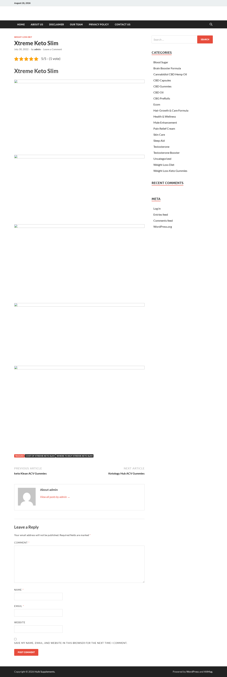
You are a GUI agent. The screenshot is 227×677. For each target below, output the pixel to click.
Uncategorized (162, 158)
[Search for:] (182, 39)
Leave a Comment (52, 49)
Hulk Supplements (45, 671)
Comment (21, 542)
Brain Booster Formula (167, 68)
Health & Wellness (164, 116)
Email (19, 606)
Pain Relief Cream (164, 128)
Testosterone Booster (166, 152)
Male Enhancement (165, 122)
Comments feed (163, 220)
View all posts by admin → (55, 496)
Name (19, 589)
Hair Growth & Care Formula (170, 110)
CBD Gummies (162, 86)
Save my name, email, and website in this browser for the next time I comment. (70, 643)
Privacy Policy (99, 24)
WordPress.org (162, 226)
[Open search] (211, 24)
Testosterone (161, 146)
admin (37, 49)
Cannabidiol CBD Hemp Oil (170, 74)
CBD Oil (158, 92)
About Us (37, 24)
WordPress (192, 671)
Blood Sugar (160, 62)
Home (21, 24)
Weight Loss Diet (23, 37)
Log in (157, 208)
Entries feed (160, 214)
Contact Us (122, 24)
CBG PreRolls (161, 98)
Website (19, 622)
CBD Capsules (162, 80)
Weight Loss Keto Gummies (170, 170)
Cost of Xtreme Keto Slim (40, 455)
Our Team (76, 24)
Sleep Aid (159, 140)
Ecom (156, 104)
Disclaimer (56, 24)
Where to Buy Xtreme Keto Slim (75, 455)
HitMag (208, 671)
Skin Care (159, 134)
